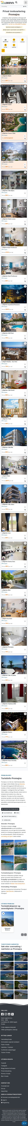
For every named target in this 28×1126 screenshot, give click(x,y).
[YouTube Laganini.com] (9, 1014)
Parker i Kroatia (5, 1044)
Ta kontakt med (5, 1086)
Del (25, 6)
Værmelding (6, 820)
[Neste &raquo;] (25, 934)
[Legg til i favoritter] (25, 57)
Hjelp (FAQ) (4, 1091)
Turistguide (4, 1065)
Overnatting (4, 6)
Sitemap (15, 1029)
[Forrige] (4, 65)
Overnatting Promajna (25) (10, 809)
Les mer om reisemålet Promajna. (17, 24)
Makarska (22, 784)
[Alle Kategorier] (3, 50)
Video (17, 812)
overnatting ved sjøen (7, 836)
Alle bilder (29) (7, 812)
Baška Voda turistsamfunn (18, 883)
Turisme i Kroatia (5, 1052)
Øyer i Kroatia (4, 1076)
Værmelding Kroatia (6, 1039)
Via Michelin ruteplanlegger (8, 1050)
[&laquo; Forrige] (22, 934)
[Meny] (25, 2)
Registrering (5, 1102)
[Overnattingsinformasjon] (25, 78)
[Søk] (16, 2)
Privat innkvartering (6, 1071)
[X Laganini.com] (12, 1014)
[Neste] (24, 65)
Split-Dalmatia (10, 891)
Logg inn (4, 1100)
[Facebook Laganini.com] (2, 1014)
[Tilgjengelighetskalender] (25, 81)
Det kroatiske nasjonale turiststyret (10, 1042)
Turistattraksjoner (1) (9, 816)
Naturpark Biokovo (7, 929)
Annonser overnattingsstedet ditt (11, 1097)
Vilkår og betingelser (6, 1029)
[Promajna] (7, 847)
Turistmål (3, 1063)
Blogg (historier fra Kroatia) (8, 1068)
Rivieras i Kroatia (5, 1073)
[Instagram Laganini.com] (5, 1014)
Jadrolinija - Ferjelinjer (7, 1047)
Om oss (3, 1088)
